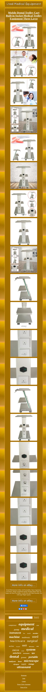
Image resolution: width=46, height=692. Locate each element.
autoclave (17, 653)
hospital (18, 646)
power (23, 657)
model (29, 633)
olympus (16, 664)
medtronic (26, 637)
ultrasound (24, 667)
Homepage (24, 675)
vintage (31, 664)
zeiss (15, 650)
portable (33, 656)
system (30, 649)
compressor (12, 625)
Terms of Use (23, 687)
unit (24, 645)
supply (23, 664)
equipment (26, 624)
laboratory (31, 646)
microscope (31, 660)
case (37, 625)
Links (23, 678)
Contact (24, 681)
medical (27, 629)
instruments (26, 653)
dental (14, 656)
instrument (15, 632)
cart (37, 646)
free (24, 633)
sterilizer (11, 646)
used (35, 637)
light (33, 653)
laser (20, 661)
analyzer (12, 661)
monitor (35, 633)
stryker (22, 650)
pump (16, 629)
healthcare (17, 641)
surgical (32, 641)
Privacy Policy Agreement (23, 684)
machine (14, 637)
